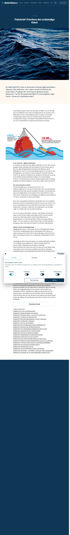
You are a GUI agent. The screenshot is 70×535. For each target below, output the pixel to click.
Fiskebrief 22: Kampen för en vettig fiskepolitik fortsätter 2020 (31, 352)
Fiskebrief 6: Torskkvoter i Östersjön (23, 321)
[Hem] (10, 3)
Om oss (21, 2)
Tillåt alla (54, 280)
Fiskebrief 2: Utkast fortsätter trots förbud (25, 313)
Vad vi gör (26, 2)
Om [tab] (55, 257)
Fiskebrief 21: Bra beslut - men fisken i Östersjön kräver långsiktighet (33, 350)
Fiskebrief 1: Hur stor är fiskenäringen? (24, 311)
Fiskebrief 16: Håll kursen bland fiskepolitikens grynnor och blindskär (33, 340)
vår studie (17, 241)
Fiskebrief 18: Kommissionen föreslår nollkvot (26, 344)
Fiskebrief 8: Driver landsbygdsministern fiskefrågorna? (29, 325)
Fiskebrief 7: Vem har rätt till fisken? (23, 323)
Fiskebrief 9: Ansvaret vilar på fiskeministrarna (26, 327)
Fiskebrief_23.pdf (34, 304)
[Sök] (51, 3)
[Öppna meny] (55, 2)
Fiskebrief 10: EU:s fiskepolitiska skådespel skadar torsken (30, 329)
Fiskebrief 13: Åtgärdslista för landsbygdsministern (28, 334)
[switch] (27, 274)
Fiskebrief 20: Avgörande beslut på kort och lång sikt (28, 348)
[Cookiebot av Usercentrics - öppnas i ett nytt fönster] (58, 254)
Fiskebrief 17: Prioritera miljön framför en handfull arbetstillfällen (31, 342)
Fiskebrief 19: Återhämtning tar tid (23, 346)
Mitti (44, 87)
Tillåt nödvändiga (34, 280)
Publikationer (46, 2)
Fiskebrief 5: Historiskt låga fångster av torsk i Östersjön (29, 319)
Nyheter (40, 2)
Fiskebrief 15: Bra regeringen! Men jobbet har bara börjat (29, 338)
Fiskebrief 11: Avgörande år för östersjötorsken (26, 331)
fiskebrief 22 (17, 229)
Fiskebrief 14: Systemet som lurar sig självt (25, 336)
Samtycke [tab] (14, 257)
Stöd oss (62, 2)
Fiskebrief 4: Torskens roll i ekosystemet (25, 317)
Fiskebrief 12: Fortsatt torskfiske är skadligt (25, 333)
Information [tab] (34, 257)
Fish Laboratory (33, 2)
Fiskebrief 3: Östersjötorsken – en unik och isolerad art (29, 315)
